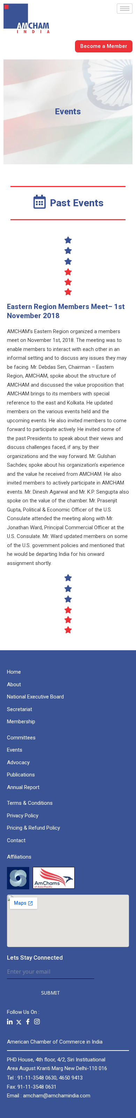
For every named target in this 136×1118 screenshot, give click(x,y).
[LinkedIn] (10, 1022)
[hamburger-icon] (125, 8)
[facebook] (28, 1022)
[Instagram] (37, 1022)
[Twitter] (19, 1021)
